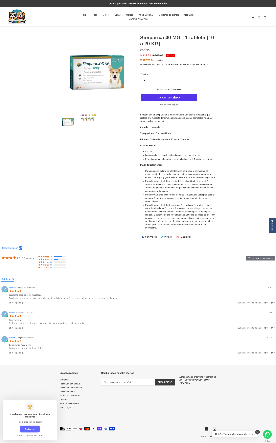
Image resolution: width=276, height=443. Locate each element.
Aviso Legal (65, 407)
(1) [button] (51, 259)
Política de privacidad (70, 383)
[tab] (7, 280)
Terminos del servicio (69, 395)
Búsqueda (64, 379)
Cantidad (145, 74)
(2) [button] (51, 256)
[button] (260, 258)
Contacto (64, 399)
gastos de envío (168, 64)
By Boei (267, 441)
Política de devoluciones (71, 387)
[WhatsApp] (267, 434)
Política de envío (67, 391)
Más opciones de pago (169, 104)
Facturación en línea (69, 403)
